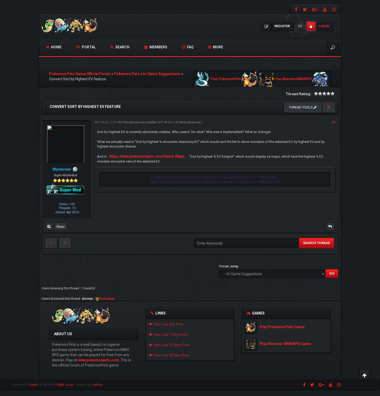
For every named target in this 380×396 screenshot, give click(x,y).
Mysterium (194, 122)
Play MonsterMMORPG (293, 79)
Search (122, 47)
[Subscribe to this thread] (329, 107)
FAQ (190, 47)
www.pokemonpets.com (98, 360)
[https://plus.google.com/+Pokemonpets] (314, 9)
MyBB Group (65, 384)
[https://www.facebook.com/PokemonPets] (295, 9)
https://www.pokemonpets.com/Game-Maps (147, 156)
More (217, 47)
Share (60, 226)
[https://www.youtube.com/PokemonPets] (324, 9)
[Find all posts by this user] (49, 226)
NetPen (98, 384)
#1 (334, 122)
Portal (88, 47)
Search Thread (316, 243)
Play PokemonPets (226, 79)
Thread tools (301, 107)
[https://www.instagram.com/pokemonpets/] (334, 9)
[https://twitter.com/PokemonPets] (304, 9)
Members (158, 47)
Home (56, 47)
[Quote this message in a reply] (330, 226)
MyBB (34, 384)
